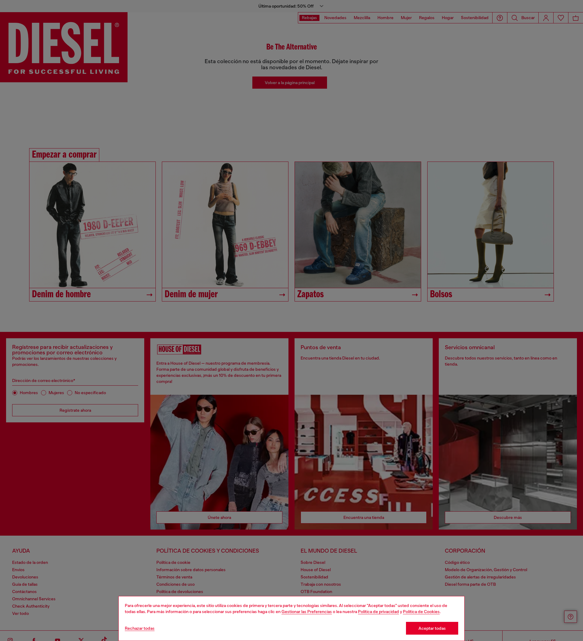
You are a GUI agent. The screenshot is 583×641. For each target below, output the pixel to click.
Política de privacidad (378, 611)
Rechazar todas (140, 628)
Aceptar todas (432, 628)
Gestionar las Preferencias (306, 611)
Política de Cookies (421, 611)
